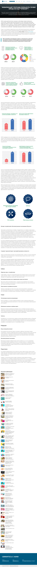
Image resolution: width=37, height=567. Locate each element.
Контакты (24, 1)
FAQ (21, 1)
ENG (33, 1)
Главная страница (4, 3)
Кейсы (16, 1)
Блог (19, 1)
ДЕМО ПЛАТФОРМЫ (12, 1)
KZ (34, 1)
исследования (30, 31)
